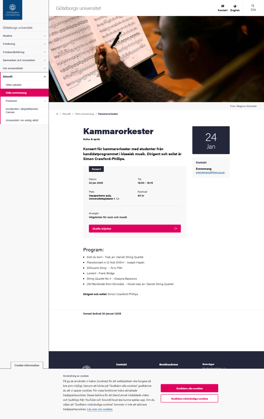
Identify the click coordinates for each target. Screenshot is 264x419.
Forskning (9, 43)
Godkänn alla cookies (189, 388)
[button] (253, 8)
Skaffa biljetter (101, 228)
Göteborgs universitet (17, 27)
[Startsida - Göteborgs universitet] (24, 11)
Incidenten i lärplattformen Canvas (22, 110)
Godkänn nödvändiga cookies (189, 398)
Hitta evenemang (16, 92)
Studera (7, 35)
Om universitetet (13, 68)
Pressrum (11, 101)
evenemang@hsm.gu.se (210, 172)
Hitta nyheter (14, 84)
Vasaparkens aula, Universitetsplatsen (102, 197)
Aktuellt (7, 76)
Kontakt (223, 10)
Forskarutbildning (13, 52)
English (235, 10)
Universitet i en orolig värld (22, 120)
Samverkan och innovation (19, 60)
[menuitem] (222, 8)
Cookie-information (27, 365)
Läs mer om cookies (100, 409)
